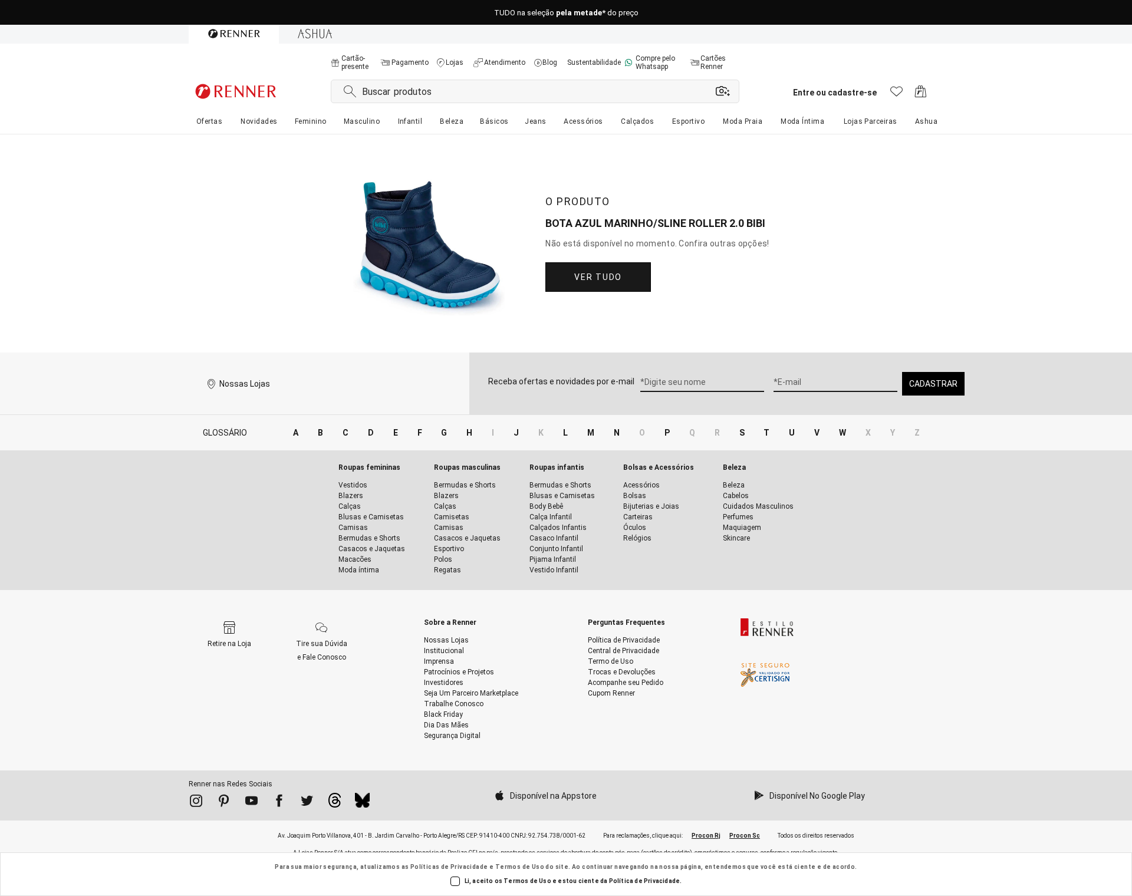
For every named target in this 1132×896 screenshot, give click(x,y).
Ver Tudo (597, 277)
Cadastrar (933, 383)
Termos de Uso (519, 867)
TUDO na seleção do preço (566, 12)
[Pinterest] (223, 803)
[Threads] (334, 803)
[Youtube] (251, 803)
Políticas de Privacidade (449, 867)
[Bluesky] (362, 803)
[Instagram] (196, 803)
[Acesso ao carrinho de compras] (920, 94)
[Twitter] (307, 803)
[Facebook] (279, 803)
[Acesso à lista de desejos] (896, 94)
